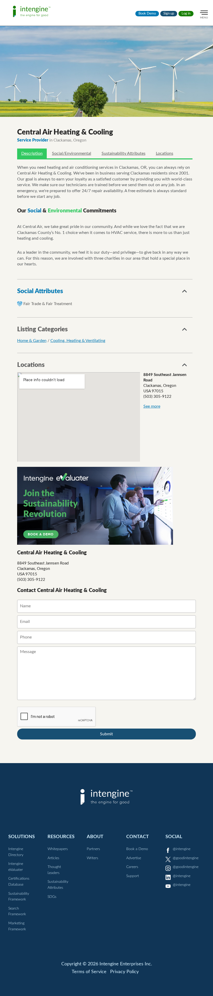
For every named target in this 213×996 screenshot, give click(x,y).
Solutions (21, 837)
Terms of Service (89, 972)
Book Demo (147, 13)
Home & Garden (31, 341)
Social (173, 837)
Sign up (168, 13)
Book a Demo (137, 849)
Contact (137, 837)
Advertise (133, 858)
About (95, 837)
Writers (92, 858)
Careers (132, 867)
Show (184, 292)
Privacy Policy (124, 972)
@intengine (181, 849)
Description (32, 153)
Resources (61, 837)
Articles (53, 858)
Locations (164, 153)
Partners (93, 849)
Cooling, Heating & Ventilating (77, 341)
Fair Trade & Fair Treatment (47, 304)
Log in (186, 13)
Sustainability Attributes (123, 153)
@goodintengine (185, 858)
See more (151, 406)
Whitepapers (58, 849)
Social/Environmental (71, 153)
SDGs (52, 897)
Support (132, 876)
